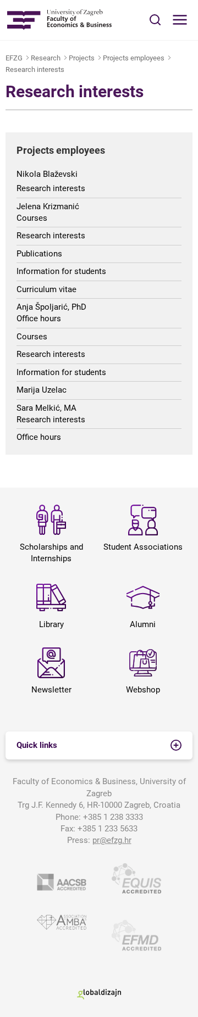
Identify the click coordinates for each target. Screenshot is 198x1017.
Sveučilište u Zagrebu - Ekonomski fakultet (59, 20)
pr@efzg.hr (111, 840)
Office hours (38, 318)
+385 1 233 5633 (108, 829)
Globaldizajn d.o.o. (99, 994)
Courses (31, 218)
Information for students (61, 271)
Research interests (35, 69)
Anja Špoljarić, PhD (51, 307)
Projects (82, 58)
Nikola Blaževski (47, 174)
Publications (39, 254)
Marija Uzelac (41, 390)
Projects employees (133, 58)
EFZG (14, 58)
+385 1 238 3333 (113, 817)
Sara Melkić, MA (46, 408)
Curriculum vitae (46, 289)
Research (46, 58)
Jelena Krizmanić (47, 206)
